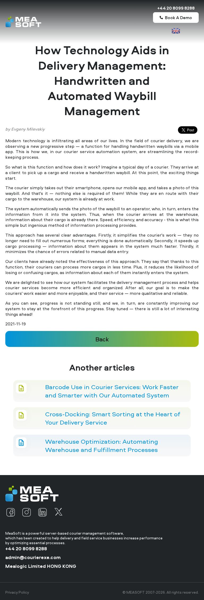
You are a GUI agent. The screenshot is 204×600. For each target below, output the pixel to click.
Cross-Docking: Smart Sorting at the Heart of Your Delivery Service (112, 418)
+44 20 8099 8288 (176, 8)
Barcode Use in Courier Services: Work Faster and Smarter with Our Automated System (111, 391)
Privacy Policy (17, 592)
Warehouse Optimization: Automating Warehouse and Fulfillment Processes (101, 445)
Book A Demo (178, 17)
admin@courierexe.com (33, 557)
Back (102, 339)
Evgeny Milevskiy (28, 129)
